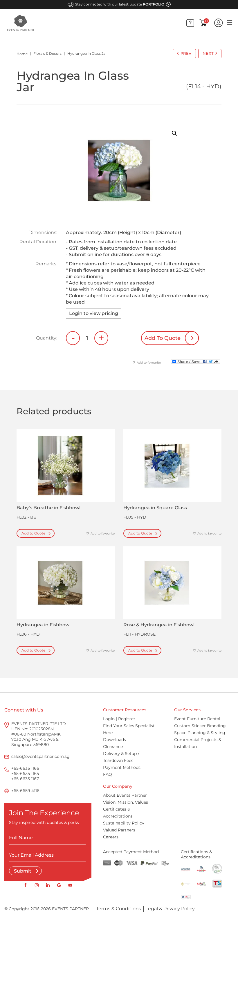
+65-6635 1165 (25, 773)
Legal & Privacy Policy (170, 908)
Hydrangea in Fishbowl (44, 624)
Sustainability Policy (123, 823)
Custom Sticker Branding (200, 725)
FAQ (107, 774)
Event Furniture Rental (197, 718)
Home (22, 54)
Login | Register (119, 718)
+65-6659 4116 (25, 790)
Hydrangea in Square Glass (155, 507)
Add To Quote (163, 338)
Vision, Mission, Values (125, 802)
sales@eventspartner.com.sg (40, 756)
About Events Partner (125, 795)
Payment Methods (121, 767)
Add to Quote (33, 533)
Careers (110, 837)
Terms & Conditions (118, 908)
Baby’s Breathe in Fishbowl (48, 507)
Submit (23, 871)
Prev (186, 53)
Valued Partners (119, 830)
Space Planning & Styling (199, 732)
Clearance (113, 746)
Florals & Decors (47, 53)
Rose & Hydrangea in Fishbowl (158, 624)
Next (208, 53)
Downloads (114, 739)
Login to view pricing (93, 313)
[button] (174, 133)
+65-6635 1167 (25, 778)
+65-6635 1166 (25, 768)
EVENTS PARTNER (70, 908)
